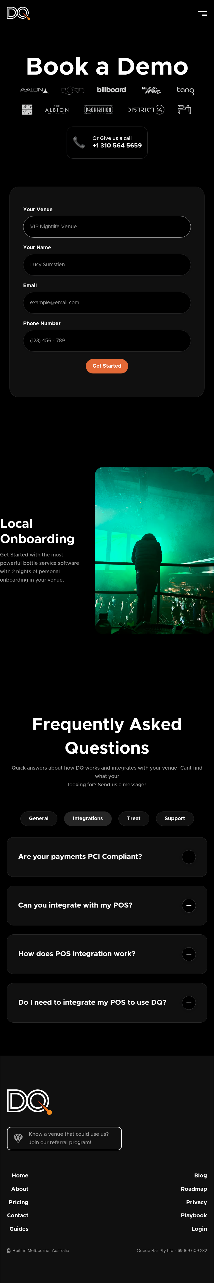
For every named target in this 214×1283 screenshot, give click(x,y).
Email (30, 285)
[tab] (38, 818)
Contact (17, 1215)
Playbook (194, 1215)
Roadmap (194, 1189)
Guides (18, 1229)
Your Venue (38, 209)
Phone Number (42, 323)
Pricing (18, 1202)
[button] (202, 13)
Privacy (196, 1202)
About (19, 1189)
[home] (18, 13)
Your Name (37, 247)
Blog (200, 1176)
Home (20, 1176)
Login (199, 1229)
